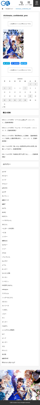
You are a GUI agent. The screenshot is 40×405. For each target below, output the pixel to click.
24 (4, 100)
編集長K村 (5, 358)
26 (14, 100)
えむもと (4, 301)
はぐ (3, 334)
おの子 (4, 192)
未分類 (4, 354)
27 (20, 100)
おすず (4, 171)
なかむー (4, 244)
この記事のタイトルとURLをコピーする (20, 23)
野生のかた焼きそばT (8, 362)
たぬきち (4, 326)
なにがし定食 (6, 273)
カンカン (4, 277)
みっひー (4, 269)
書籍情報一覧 (25, 373)
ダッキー (4, 322)
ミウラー (4, 236)
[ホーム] (2, 8)
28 (25, 100)
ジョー (4, 249)
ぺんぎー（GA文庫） (8, 228)
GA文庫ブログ (25, 377)
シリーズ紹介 (6, 377)
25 (9, 100)
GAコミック (5, 383)
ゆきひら (4, 216)
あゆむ (4, 212)
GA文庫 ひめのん (7, 285)
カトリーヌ (5, 305)
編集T (4, 204)
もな (3, 346)
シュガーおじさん (7, 297)
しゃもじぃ (5, 281)
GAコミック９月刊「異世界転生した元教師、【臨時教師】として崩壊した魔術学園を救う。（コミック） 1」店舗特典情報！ (20, 138)
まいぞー (4, 342)
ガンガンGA (24, 383)
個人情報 (23, 392)
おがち (4, 208)
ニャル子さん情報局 (8, 330)
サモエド (4, 184)
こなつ (4, 314)
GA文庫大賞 (5, 380)
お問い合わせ (5, 397)
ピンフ (4, 338)
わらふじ (4, 350)
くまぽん (4, 309)
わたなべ (4, 175)
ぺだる (4, 232)
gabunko (4, 188)
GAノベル (24, 380)
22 (30, 96)
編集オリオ (5, 200)
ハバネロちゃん (7, 220)
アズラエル (5, 293)
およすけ (4, 261)
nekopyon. (5, 289)
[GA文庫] (5, 3)
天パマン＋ (5, 196)
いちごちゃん (6, 257)
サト (3, 318)
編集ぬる (4, 240)
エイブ (4, 180)
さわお (4, 253)
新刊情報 (4, 373)
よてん (4, 265)
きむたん (4, 224)
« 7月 (3, 107)
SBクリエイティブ (7, 387)
